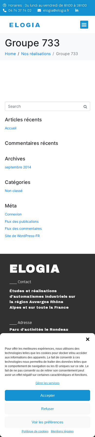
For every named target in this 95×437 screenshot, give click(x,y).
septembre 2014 (18, 167)
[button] (87, 339)
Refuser (47, 409)
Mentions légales (62, 431)
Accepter (47, 395)
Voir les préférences (47, 422)
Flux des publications (21, 221)
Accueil (10, 128)
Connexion (13, 214)
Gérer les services (47, 383)
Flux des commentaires (23, 228)
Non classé (13, 191)
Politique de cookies (35, 431)
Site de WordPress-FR (22, 236)
